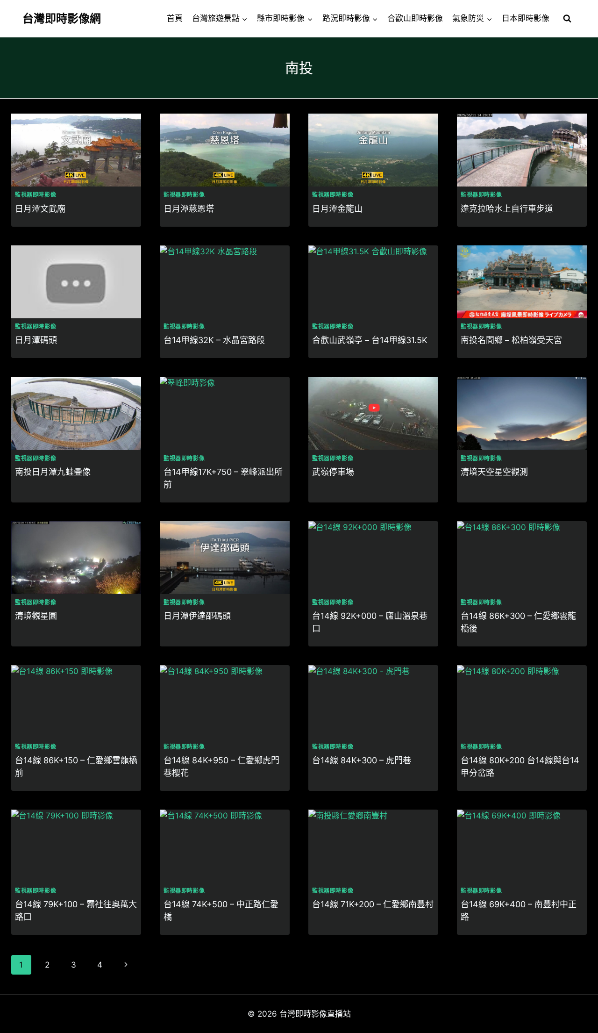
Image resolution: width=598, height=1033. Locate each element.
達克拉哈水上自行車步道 (507, 209)
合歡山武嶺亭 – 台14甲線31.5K (369, 340)
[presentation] (76, 150)
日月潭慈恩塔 (189, 209)
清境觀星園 (36, 616)
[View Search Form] (567, 18)
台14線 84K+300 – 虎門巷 (361, 760)
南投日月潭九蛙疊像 (53, 472)
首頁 (175, 18)
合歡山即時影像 (415, 18)
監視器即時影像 (35, 194)
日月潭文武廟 (40, 209)
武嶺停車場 (333, 472)
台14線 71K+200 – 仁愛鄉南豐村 (373, 904)
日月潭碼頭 (36, 340)
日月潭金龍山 (337, 209)
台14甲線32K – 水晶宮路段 (214, 340)
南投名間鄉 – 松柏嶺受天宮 (511, 340)
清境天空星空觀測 (494, 472)
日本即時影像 (525, 18)
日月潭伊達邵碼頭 (197, 616)
